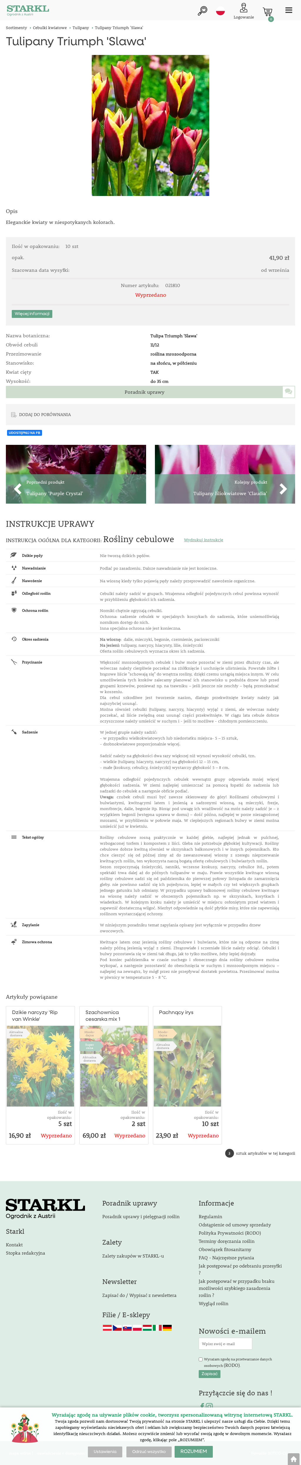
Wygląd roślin (213, 1303)
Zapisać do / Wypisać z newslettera (139, 1295)
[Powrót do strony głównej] (294, 1459)
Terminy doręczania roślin (227, 1241)
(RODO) (232, 1365)
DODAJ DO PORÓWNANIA (45, 414)
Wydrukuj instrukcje (203, 539)
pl (220, 10)
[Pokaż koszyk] (267, 11)
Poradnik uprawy (145, 392)
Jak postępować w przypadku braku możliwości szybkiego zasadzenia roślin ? (237, 1288)
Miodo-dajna (89, 1033)
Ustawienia (105, 1452)
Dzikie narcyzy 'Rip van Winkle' (35, 1016)
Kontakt (14, 1244)
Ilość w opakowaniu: (59, 1114)
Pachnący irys (176, 1012)
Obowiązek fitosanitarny (225, 1249)
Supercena (89, 1046)
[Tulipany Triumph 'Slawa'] (150, 125)
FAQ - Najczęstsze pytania (226, 1257)
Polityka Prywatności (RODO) (230, 1233)
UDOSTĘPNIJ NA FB (24, 433)
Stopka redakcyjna (25, 1253)
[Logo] (28, 11)
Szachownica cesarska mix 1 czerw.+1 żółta (103, 1016)
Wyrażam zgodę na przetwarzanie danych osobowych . (238, 1362)
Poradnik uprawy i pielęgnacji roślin (141, 1216)
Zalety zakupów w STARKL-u (133, 1256)
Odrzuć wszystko (149, 1452)
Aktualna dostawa (16, 1033)
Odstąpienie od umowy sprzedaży (235, 1224)
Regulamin (210, 1216)
